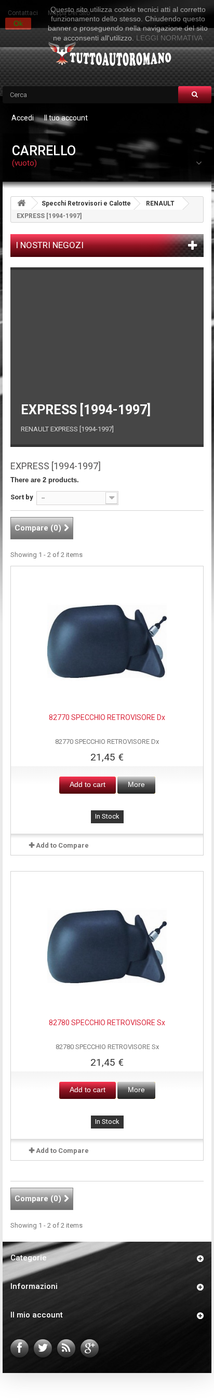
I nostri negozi (50, 245)
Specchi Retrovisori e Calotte (86, 203)
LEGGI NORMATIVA (169, 38)
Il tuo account (66, 118)
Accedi (22, 118)
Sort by (21, 497)
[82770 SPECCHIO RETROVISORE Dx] (107, 641)
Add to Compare (62, 845)
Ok (18, 23)
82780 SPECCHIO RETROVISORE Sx (107, 1022)
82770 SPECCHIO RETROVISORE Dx (107, 717)
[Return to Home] (21, 203)
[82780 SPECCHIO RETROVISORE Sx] (107, 947)
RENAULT (160, 203)
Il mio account (36, 1315)
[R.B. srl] (107, 55)
